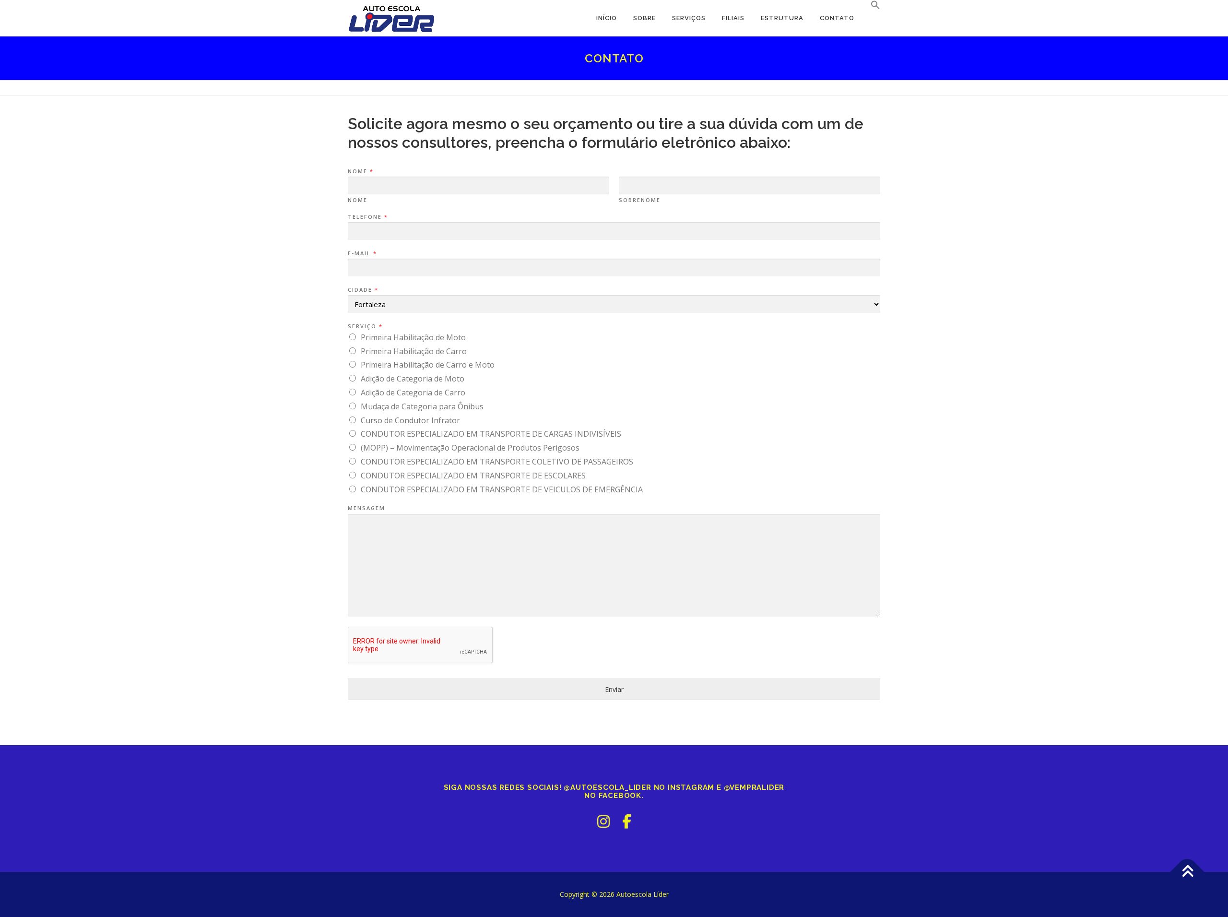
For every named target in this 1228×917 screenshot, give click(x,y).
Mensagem (366, 508)
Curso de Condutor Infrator (410, 420)
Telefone (367, 217)
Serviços (689, 18)
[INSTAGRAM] (603, 821)
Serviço (365, 326)
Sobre (644, 18)
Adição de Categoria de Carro (413, 392)
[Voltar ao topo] (1187, 872)
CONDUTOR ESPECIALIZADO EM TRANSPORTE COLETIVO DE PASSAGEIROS (497, 461)
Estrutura (782, 18)
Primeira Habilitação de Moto (413, 337)
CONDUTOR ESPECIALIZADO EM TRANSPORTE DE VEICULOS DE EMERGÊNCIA (502, 489)
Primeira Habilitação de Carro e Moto (428, 364)
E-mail (362, 253)
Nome (360, 171)
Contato (837, 18)
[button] (871, 5)
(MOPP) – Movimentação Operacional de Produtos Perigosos (470, 447)
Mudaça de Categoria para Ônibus (422, 406)
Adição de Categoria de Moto (412, 378)
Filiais (733, 18)
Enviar (614, 689)
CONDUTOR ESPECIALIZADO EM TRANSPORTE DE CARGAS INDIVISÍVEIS (491, 434)
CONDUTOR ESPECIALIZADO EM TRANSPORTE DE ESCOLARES (473, 475)
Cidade (363, 289)
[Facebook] (626, 821)
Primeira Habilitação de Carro (414, 351)
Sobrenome (640, 200)
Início (606, 18)
